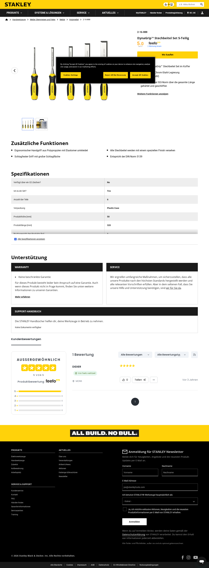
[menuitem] (14, 13)
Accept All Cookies (140, 75)
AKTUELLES (109, 12)
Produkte (13, 12)
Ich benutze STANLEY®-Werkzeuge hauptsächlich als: (147, 495)
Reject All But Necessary (115, 75)
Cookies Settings (70, 75)
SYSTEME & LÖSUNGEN (48, 12)
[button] (183, 557)
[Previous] (14, 70)
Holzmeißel (74, 20)
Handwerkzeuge (19, 20)
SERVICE (81, 12)
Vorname (126, 466)
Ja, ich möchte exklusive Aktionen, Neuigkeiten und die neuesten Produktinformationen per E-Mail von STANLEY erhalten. (158, 511)
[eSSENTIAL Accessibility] (168, 4)
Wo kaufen (167, 54)
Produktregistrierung (174, 13)
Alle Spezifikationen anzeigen (31, 239)
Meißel (62, 20)
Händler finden (156, 13)
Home (6, 19)
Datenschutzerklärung (133, 534)
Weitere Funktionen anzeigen (152, 93)
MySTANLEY (141, 13)
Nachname (167, 466)
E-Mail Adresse (129, 481)
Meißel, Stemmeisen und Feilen (42, 20)
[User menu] (202, 13)
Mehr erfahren (22, 296)
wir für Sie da (173, 288)
